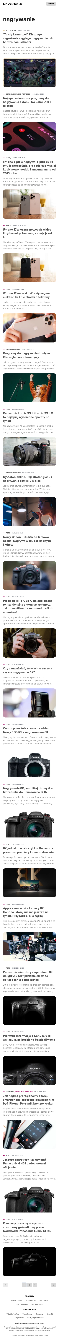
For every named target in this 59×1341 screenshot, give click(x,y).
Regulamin (19, 1318)
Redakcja (39, 1314)
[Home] (12, 3)
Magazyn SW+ (17, 1300)
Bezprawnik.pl (37, 1304)
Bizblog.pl (43, 1300)
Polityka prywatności (35, 1318)
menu (51, 3)
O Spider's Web (12, 1314)
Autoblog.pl (31, 1300)
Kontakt (50, 1314)
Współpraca (27, 1314)
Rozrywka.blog (22, 1304)
